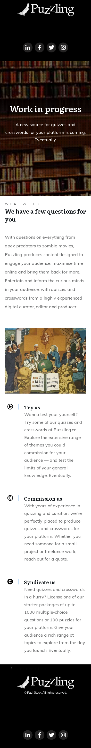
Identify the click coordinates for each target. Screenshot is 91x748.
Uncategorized (31, 668)
